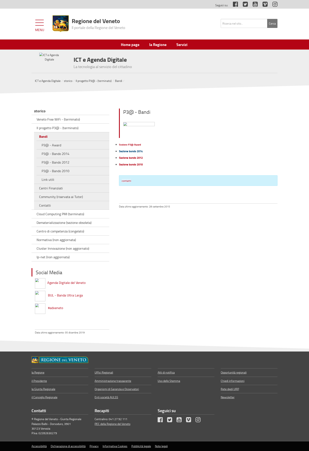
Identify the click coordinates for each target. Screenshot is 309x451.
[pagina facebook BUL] (40, 295)
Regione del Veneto (98, 23)
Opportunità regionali (234, 372)
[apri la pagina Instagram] (272, 5)
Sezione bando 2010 (131, 164)
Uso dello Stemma (169, 381)
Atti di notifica (166, 372)
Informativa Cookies (115, 446)
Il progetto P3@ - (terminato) (94, 81)
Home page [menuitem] (130, 44)
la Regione (38, 372)
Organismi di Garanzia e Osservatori (117, 389)
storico (68, 81)
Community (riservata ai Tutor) (61, 196)
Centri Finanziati (51, 188)
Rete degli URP (230, 389)
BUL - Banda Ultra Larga (65, 295)
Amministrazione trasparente (113, 381)
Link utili (48, 179)
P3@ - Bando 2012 (55, 162)
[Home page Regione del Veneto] (61, 23)
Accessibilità (39, 446)
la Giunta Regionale (43, 389)
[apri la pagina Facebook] (233, 5)
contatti (126, 181)
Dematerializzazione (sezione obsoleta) (64, 222)
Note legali (161, 446)
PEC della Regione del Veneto (112, 424)
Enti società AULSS (106, 397)
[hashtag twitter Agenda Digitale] (40, 307)
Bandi (118, 81)
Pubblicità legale (141, 446)
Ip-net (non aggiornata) (53, 257)
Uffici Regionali (104, 372)
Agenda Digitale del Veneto (66, 282)
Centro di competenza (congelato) (60, 231)
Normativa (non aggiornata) (56, 239)
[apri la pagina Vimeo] (263, 5)
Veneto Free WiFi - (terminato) (58, 119)
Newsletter (228, 397)
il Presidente (39, 381)
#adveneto (55, 307)
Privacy (94, 446)
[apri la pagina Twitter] (243, 5)
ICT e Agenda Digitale (48, 81)
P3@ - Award (51, 145)
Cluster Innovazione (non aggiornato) (63, 248)
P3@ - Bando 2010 (55, 171)
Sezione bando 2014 (131, 151)
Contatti (45, 205)
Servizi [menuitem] (182, 44)
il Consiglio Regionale (44, 397)
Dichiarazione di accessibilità (68, 446)
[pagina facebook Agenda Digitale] (40, 282)
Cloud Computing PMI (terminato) (60, 214)
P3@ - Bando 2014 (55, 153)
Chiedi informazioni (232, 381)
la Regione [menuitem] (157, 44)
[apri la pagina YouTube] (253, 5)
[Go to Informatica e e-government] (60, 359)
